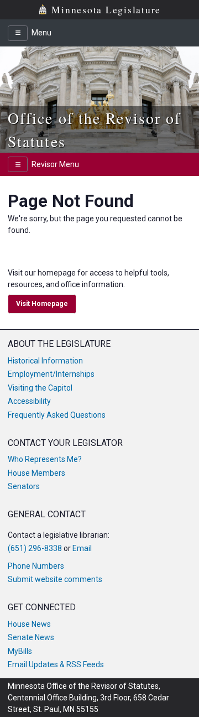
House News (29, 624)
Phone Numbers (36, 566)
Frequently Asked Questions (57, 415)
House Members (36, 473)
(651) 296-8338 (35, 548)
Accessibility (29, 401)
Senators (24, 486)
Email (82, 548)
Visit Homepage (42, 304)
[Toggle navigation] (18, 33)
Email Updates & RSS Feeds (56, 664)
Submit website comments (55, 579)
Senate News (31, 637)
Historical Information (45, 360)
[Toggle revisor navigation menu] (18, 164)
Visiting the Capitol (40, 387)
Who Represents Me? (45, 459)
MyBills (20, 651)
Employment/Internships (51, 374)
